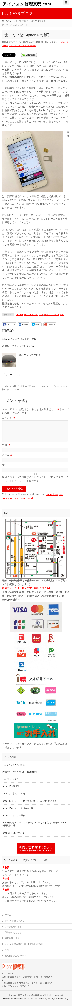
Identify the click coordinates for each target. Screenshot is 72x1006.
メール (7, 454)
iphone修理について (14, 920)
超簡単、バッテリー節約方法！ (19, 345)
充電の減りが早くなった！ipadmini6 (19, 772)
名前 (6, 444)
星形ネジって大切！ (30, 354)
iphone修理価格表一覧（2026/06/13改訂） (25, 944)
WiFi (41, 314)
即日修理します (12, 938)
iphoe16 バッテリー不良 (13, 815)
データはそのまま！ (14, 926)
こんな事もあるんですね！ (14, 764)
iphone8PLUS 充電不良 (13, 833)
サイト (5, 464)
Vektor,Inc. (52, 999)
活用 (62, 314)
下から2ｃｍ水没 (10, 779)
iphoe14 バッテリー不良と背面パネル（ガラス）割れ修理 (29, 801)
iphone (19, 314)
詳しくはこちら (42, 588)
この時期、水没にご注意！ (14, 793)
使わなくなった (51, 314)
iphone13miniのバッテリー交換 (19, 339)
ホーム (8, 915)
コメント (8, 417)
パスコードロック (12, 374)
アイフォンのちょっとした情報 (22, 46)
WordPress (20, 999)
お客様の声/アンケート (15, 956)
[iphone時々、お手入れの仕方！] (36, 730)
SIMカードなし (31, 314)
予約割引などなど (13, 932)
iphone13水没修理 (11, 786)
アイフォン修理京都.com (27, 4)
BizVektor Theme (36, 999)
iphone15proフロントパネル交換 (17, 808)
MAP (7, 950)
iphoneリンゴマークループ (56, 386)
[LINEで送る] (29, 54)
